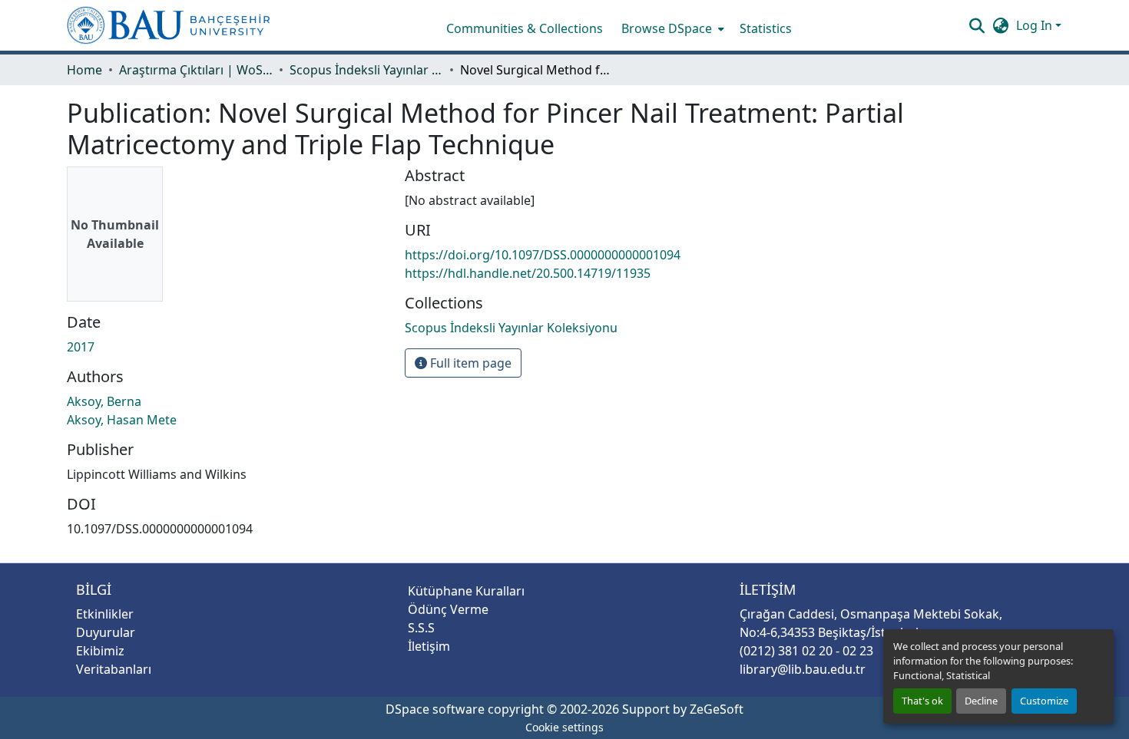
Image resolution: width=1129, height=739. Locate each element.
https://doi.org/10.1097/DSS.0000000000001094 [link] (542, 254)
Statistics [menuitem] (766, 28)
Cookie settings (564, 727)
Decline (981, 701)
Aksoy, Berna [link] (104, 401)
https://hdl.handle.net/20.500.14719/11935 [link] (528, 273)
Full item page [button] (469, 363)
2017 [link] (80, 346)
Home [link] (84, 69)
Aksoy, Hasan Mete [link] (122, 419)
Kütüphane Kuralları (466, 590)
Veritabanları (113, 669)
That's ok (922, 701)
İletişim (429, 646)
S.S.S (421, 627)
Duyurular (105, 632)
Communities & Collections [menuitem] (524, 28)
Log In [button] (1035, 25)
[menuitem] (671, 28)
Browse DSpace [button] (666, 28)
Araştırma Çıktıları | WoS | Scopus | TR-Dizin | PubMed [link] (196, 69)
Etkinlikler (105, 613)
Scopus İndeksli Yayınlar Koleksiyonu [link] (366, 69)
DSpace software (435, 709)
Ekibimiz (100, 650)
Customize (1044, 701)
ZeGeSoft (716, 709)
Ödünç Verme (448, 609)
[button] (168, 25)
